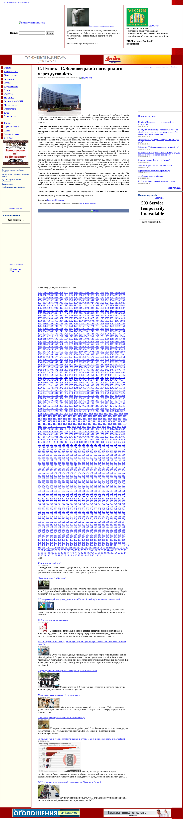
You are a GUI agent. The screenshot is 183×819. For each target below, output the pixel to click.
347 (79, 519)
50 (59, 553)
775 (39, 470)
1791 (91, 323)
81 (59, 550)
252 (107, 529)
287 (55, 527)
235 (87, 532)
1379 (112, 385)
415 (71, 511)
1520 (86, 364)
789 (71, 467)
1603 (96, 352)
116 (123, 545)
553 (47, 496)
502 (75, 501)
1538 (81, 362)
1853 (122, 313)
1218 (66, 411)
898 (75, 455)
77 (70, 550)
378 (43, 516)
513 (119, 498)
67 (99, 550)
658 (67, 483)
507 (55, 501)
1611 (55, 352)
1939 (117, 300)
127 (79, 545)
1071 (91, 431)
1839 (107, 315)
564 (91, 493)
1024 (71, 439)
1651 (112, 344)
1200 (71, 413)
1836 (122, 315)
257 (87, 529)
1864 (66, 313)
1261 (107, 403)
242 (59, 532)
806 (91, 465)
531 (47, 498)
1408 (50, 382)
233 (95, 532)
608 (91, 488)
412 (83, 511)
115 (127, 545)
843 (119, 460)
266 (51, 529)
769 (63, 470)
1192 (111, 413)
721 (79, 475)
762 (91, 470)
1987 (45, 295)
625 (111, 486)
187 (103, 537)
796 (43, 467)
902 (59, 455)
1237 (55, 408)
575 (47, 493)
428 (107, 509)
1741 (86, 331)
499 (87, 501)
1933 (60, 303)
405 (111, 511)
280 (83, 527)
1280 (97, 400)
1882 (60, 310)
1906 (112, 305)
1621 (91, 349)
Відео (6, 112)
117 (119, 545)
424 (123, 509)
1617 (112, 349)
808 (83, 465)
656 (75, 483)
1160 (90, 419)
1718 (117, 333)
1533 (107, 362)
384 (107, 514)
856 (67, 460)
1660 (66, 344)
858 (59, 460)
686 (43, 480)
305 (71, 524)
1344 (117, 390)
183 (119, 537)
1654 (97, 344)
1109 (74, 426)
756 (115, 470)
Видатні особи (11, 86)
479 (79, 504)
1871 (117, 310)
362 (107, 516)
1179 (85, 416)
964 (75, 447)
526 (67, 498)
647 (111, 483)
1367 (86, 388)
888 (115, 455)
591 (71, 491)
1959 (102, 297)
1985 (55, 295)
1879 (76, 310)
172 (75, 540)
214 (83, 534)
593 (63, 491)
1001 (102, 442)
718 (91, 475)
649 (103, 483)
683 (55, 480)
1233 (76, 408)
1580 (40, 357)
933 (111, 449)
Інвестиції (9, 79)
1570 (91, 357)
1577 (55, 357)
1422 (66, 380)
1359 (40, 390)
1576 (60, 357)
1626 (66, 349)
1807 (96, 321)
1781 (55, 326)
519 (95, 498)
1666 (122, 341)
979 (103, 444)
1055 (86, 434)
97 (104, 547)
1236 (60, 408)
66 (102, 550)
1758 (86, 328)
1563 (40, 359)
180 (43, 540)
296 (107, 524)
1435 (86, 377)
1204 (50, 413)
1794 (76, 323)
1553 (91, 359)
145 (95, 542)
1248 (86, 406)
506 (59, 501)
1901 (50, 308)
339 (111, 519)
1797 (60, 323)
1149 (55, 421)
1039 (81, 437)
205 (119, 534)
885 (39, 457)
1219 (60, 411)
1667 (117, 341)
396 (59, 514)
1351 (81, 390)
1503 (86, 367)
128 (75, 545)
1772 (102, 326)
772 (51, 470)
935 (103, 449)
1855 (112, 313)
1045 (50, 437)
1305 (55, 398)
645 (119, 483)
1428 (122, 377)
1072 (86, 431)
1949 (66, 300)
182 (123, 537)
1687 (102, 339)
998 (115, 442)
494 (107, 501)
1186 (50, 416)
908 (123, 452)
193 (79, 537)
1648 (40, 346)
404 (115, 511)
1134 (40, 424)
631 (87, 486)
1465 (107, 372)
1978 (91, 295)
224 (43, 534)
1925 (102, 303)
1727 (71, 333)
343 (95, 519)
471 (111, 504)
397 (55, 514)
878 (67, 457)
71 (87, 550)
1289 (50, 400)
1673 (86, 341)
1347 (102, 390)
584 (99, 491)
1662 (55, 344)
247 (39, 532)
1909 (96, 305)
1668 (112, 341)
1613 (45, 352)
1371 (66, 388)
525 (71, 498)
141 (111, 542)
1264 (91, 403)
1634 (112, 346)
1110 (69, 426)
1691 (81, 339)
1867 (50, 313)
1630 (45, 349)
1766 (45, 328)
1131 (55, 424)
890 (107, 455)
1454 (76, 375)
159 (39, 542)
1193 (106, 413)
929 (39, 452)
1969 (50, 297)
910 (115, 452)
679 (71, 480)
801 (111, 465)
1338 (60, 393)
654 (83, 483)
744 (75, 473)
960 (91, 447)
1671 (97, 341)
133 (55, 545)
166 (99, 540)
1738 (102, 331)
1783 (45, 326)
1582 (117, 354)
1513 (122, 364)
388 (91, 514)
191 (87, 537)
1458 (55, 375)
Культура (8, 94)
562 (99, 493)
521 (87, 498)
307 (63, 524)
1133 (45, 424)
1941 (107, 300)
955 (111, 447)
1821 (112, 318)
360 (115, 516)
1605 (86, 352)
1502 (91, 367)
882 (51, 457)
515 (111, 498)
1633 (117, 346)
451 (103, 506)
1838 (112, 315)
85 (47, 550)
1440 (60, 377)
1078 (55, 431)
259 (79, 529)
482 (67, 504)
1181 (75, 416)
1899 (60, 308)
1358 (45, 390)
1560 (55, 359)
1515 (112, 364)
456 (83, 506)
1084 (112, 429)
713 (111, 475)
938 (91, 449)
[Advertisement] (10, 242)
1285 (71, 400)
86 (45, 550)
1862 (76, 313)
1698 (45, 339)
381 (119, 514)
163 (111, 540)
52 (53, 553)
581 (111, 491)
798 (123, 465)
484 (59, 504)
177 (55, 540)
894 (91, 455)
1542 (60, 362)
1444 (40, 377)
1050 (112, 434)
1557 (71, 359)
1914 (71, 305)
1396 (112, 382)
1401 (86, 382)
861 (47, 460)
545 (79, 496)
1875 (97, 310)
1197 (86, 413)
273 (111, 527)
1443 (45, 377)
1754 (107, 328)
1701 (117, 336)
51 (56, 553)
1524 (66, 364)
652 (91, 483)
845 (111, 460)
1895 (81, 308)
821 (119, 462)
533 (39, 498)
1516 (107, 364)
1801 (40, 323)
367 (87, 516)
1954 (40, 300)
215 (79, 534)
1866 (55, 313)
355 (47, 519)
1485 (91, 370)
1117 (125, 424)
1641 (76, 346)
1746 (60, 331)
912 (107, 452)
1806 (102, 321)
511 (39, 501)
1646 (50, 346)
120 (107, 545)
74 (79, 550)
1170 (40, 419)
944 (67, 449)
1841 (97, 315)
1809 (86, 321)
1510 (50, 367)
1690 (86, 339)
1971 (40, 297)
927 (47, 452)
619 (47, 488)
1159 (95, 419)
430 (99, 509)
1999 (71, 292)
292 (123, 524)
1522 (76, 364)
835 (63, 462)
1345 (112, 390)
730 (43, 475)
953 (119, 447)
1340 (50, 393)
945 (63, 449)
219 (63, 534)
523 (79, 498)
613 (71, 488)
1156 (110, 419)
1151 (45, 421)
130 (67, 545)
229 (111, 532)
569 (71, 493)
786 (83, 467)
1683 (122, 339)
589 (79, 491)
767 (71, 470)
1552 (97, 359)
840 (43, 462)
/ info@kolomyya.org (23, 2)
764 (83, 470)
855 (71, 460)
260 (75, 529)
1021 (86, 439)
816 (51, 465)
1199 (76, 413)
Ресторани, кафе (12, 134)
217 (71, 534)
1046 (45, 437)
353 (55, 519)
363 (103, 516)
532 (43, 498)
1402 (81, 382)
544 (83, 496)
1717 (122, 333)
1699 (40, 339)
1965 (71, 297)
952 (123, 447)
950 (43, 449)
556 (123, 493)
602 (115, 488)
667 (119, 480)
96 (107, 547)
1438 (71, 377)
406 (107, 511)
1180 (80, 416)
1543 (55, 362)
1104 (99, 426)
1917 (55, 305)
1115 (45, 426)
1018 (102, 439)
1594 (55, 354)
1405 (66, 382)
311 (47, 524)
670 (107, 480)
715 (103, 475)
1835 (40, 318)
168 (91, 540)
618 (51, 488)
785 (87, 467)
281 (79, 527)
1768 (122, 326)
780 (107, 467)
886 (123, 455)
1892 (97, 308)
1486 (86, 370)
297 (103, 524)
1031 (122, 437)
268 (43, 529)
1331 (97, 393)
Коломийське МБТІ (13, 101)
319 (103, 522)
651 (95, 483)
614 (67, 488)
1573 (76, 357)
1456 (66, 375)
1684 (117, 339)
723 (71, 475)
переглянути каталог (16, 208)
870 (99, 457)
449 (111, 506)
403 (119, 511)
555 (39, 496)
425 (119, 509)
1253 (60, 406)
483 (63, 504)
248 (123, 529)
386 (99, 514)
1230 (91, 408)
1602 (102, 352)
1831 (60, 318)
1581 (122, 354)
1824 (97, 318)
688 (123, 478)
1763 (60, 328)
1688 (97, 339)
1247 (91, 406)
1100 (119, 426)
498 (91, 501)
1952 (50, 300)
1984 (60, 295)
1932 (66, 303)
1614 (40, 352)
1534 (102, 362)
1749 (45, 331)
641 (47, 486)
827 (95, 462)
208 (107, 534)
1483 (102, 370)
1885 (45, 310)
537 (111, 496)
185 (111, 537)
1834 (45, 318)
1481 (112, 370)
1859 (91, 313)
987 (71, 444)
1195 (96, 413)
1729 (60, 333)
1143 (85, 421)
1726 (76, 333)
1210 (107, 411)
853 (79, 460)
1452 (86, 375)
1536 (91, 362)
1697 (50, 339)
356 (43, 519)
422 (43, 511)
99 (98, 547)
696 (91, 478)
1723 (91, 333)
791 (63, 467)
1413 (112, 380)
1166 (60, 419)
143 (103, 542)
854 (75, 460)
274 (107, 527)
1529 (40, 364)
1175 (105, 416)
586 (91, 491)
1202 (60, 413)
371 (71, 516)
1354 (66, 390)
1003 (91, 442)
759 (103, 470)
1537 (86, 362)
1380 (107, 385)
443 (47, 509)
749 (55, 473)
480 (75, 504)
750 (51, 473)
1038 (86, 437)
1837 (117, 315)
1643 (66, 346)
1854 (117, 313)
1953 (45, 300)
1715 (45, 336)
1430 (112, 377)
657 (71, 483)
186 (107, 537)
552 (51, 496)
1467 (97, 372)
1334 (81, 393)
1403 (76, 382)
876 (75, 457)
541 (95, 496)
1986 (50, 295)
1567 (107, 357)
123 (95, 545)
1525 (60, 364)
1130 (60, 424)
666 (123, 480)
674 (91, 480)
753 (39, 473)
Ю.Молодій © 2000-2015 (16, 264)
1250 (76, 406)
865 (119, 457)
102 (86, 547)
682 (59, 480)
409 (95, 511)
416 (67, 511)
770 (59, 470)
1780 (60, 326)
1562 (45, 359)
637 (63, 486)
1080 (45, 431)
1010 (55, 442)
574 (51, 493)
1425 (50, 380)
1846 (71, 315)
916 (91, 452)
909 (119, 452)
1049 (117, 434)
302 (83, 524)
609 (87, 488)
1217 (71, 411)
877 (71, 457)
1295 (107, 398)
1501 (96, 367)
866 (115, 457)
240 (67, 532)
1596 (45, 354)
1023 (76, 439)
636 (67, 486)
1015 (117, 439)
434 (83, 509)
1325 (40, 395)
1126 (80, 424)
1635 (107, 346)
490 (123, 501)
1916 (60, 305)
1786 (117, 323)
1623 (81, 349)
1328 (112, 393)
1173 (115, 416)
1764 (55, 328)
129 (71, 545)
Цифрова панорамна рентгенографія (101, 26)
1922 (117, 303)
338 (115, 519)
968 (59, 447)
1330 (102, 393)
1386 (76, 385)
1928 (86, 303)
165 (103, 540)
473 (103, 504)
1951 (55, 300)
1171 (125, 416)
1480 (117, 370)
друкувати (87, 77)
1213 (91, 411)
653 (87, 483)
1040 (76, 437)
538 (107, 496)
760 (99, 470)
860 (51, 460)
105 (74, 547)
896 (83, 455)
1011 (50, 442)
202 (43, 537)
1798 (55, 323)
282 (75, 527)
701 (71, 478)
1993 (102, 292)
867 (111, 457)
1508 (60, 367)
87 (42, 550)
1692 (76, 339)
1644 (60, 346)
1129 (65, 424)
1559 (60, 359)
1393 (40, 385)
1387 (71, 385)
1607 (76, 352)
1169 (45, 419)
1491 (60, 370)
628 (99, 486)
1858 (97, 313)
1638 (91, 346)
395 (63, 514)
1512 (40, 367)
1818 (40, 321)
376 (51, 516)
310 (51, 524)
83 (53, 550)
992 (51, 444)
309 (55, 524)
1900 (55, 308)
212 (91, 534)
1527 (50, 364)
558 (115, 493)
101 (91, 547)
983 (87, 444)
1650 (117, 344)
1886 (40, 310)
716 (99, 475)
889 (111, 455)
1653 (102, 344)
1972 (122, 295)
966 (67, 447)
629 (95, 486)
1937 (40, 303)
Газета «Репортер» (56, 200)
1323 (50, 395)
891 (103, 455)
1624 (76, 349)
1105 (94, 426)
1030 (40, 439)
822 (115, 462)
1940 (112, 300)
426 (115, 509)
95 (110, 547)
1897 (71, 308)
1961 (91, 297)
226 (123, 532)
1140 (100, 421)
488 (43, 504)
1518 (97, 364)
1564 (122, 357)
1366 (91, 388)
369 (79, 516)
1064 (40, 434)
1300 (81, 398)
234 (91, 532)
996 (123, 442)
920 (75, 452)
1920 (40, 305)
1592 (66, 354)
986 (75, 444)
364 (99, 516)
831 (79, 462)
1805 (107, 321)
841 (39, 462)
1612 (50, 352)
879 (63, 457)
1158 (100, 419)
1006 (76, 442)
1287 (60, 400)
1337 (66, 393)
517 (103, 498)
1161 (85, 419)
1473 (66, 372)
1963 (81, 297)
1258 (122, 403)
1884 (50, 310)
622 (123, 486)
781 (103, 467)
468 (123, 504)
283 (71, 527)
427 (111, 509)
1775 (86, 326)
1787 (112, 323)
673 (95, 480)
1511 (45, 367)
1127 (75, 424)
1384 (86, 385)
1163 (75, 419)
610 (83, 488)
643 (39, 486)
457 (79, 506)
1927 (91, 303)
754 (123, 470)
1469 (86, 372)
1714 (50, 336)
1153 (125, 419)
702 (67, 478)
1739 (97, 331)
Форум (7, 68)
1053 (97, 434)
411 (87, 511)
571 (63, 493)
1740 (91, 331)
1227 (107, 408)
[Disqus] (83, 248)
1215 (81, 411)
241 (63, 532)
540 (99, 496)
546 (75, 496)
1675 (76, 341)
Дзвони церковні (7, 184)
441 (55, 509)
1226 (112, 408)
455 (87, 506)
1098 (40, 429)
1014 (122, 439)
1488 (76, 370)
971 (47, 447)
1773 (97, 326)
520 (91, 498)
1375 (45, 388)
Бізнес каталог (11, 75)
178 (51, 540)
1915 (66, 305)
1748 (50, 331)
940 (83, 449)
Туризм (7, 123)
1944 (91, 300)
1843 (86, 315)
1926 (97, 303)
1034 (107, 437)
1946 (81, 300)
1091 (76, 429)
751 (47, 473)
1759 (81, 328)
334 (43, 522)
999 (111, 442)
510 (43, 501)
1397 (107, 382)
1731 (50, 333)
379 (39, 516)
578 (123, 491)
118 (115, 545)
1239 (45, 408)
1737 (107, 331)
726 (59, 475)
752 (43, 473)
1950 (60, 300)
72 (85, 550)
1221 (50, 411)
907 (39, 455)
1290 (45, 400)
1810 (81, 321)
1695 (60, 339)
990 (59, 444)
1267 (76, 403)
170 (83, 540)
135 (47, 545)
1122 (100, 424)
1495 (40, 370)
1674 (81, 341)
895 (87, 455)
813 (63, 465)
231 (103, 532)
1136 (120, 421)
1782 (50, 326)
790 (67, 467)
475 (95, 504)
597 (47, 491)
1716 (40, 336)
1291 (40, 400)
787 (79, 467)
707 (47, 478)
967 (63, 447)
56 (42, 553)
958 (99, 447)
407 (103, 511)
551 (55, 496)
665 (39, 483)
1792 (86, 323)
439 (63, 509)
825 (103, 462)
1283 (81, 400)
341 (103, 519)
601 (119, 488)
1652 (107, 344)
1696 (55, 339)
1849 (55, 315)
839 (47, 462)
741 (87, 473)
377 (47, 516)
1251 (71, 406)
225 (39, 534)
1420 (76, 380)
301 (87, 524)
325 (79, 522)
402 (123, 511)
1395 (117, 382)
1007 (71, 442)
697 (87, 478)
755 (119, 470)
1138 (110, 421)
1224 (122, 408)
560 (107, 493)
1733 (40, 333)
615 (63, 488)
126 (83, 545)
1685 (112, 339)
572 (59, 493)
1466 (102, 372)
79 (65, 550)
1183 (65, 416)
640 (51, 486)
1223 (40, 411)
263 (63, 529)
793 (55, 467)
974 (123, 444)
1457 (60, 375)
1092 (71, 429)
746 (67, 473)
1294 (112, 398)
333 (47, 522)
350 (67, 519)
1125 (85, 424)
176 (59, 540)
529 (55, 498)
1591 (71, 354)
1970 (45, 297)
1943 (97, 300)
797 (39, 467)
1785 (122, 323)
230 (107, 532)
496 (99, 501)
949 (47, 449)
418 (59, 511)
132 (59, 545)
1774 (91, 326)
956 (107, 447)
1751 (122, 328)
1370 (71, 388)
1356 (55, 390)
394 (67, 514)
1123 (95, 424)
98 (101, 547)
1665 (40, 344)
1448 (107, 375)
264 (59, 529)
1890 (107, 308)
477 (87, 504)
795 (47, 467)
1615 (122, 349)
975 (119, 444)
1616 (117, 349)
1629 (50, 349)
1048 (122, 434)
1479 (122, 370)
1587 (91, 354)
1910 (91, 305)
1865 (60, 313)
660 (59, 483)
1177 (95, 416)
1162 (80, 419)
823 (111, 462)
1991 (112, 292)
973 (39, 447)
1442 (50, 377)
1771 (107, 326)
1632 (122, 346)
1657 (81, 344)
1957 (112, 297)
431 (95, 509)
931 (119, 449)
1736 (112, 331)
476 (91, 504)
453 (95, 506)
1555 (81, 359)
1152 (40, 421)
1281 (91, 400)
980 (99, 444)
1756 (97, 328)
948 (51, 449)
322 (91, 522)
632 (83, 486)
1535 (97, 362)
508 (51, 501)
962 (83, 447)
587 (87, 491)
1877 (86, 310)
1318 (76, 395)
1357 (50, 390)
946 (59, 449)
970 (51, 447)
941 (79, 449)
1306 (50, 398)
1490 (66, 370)
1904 (122, 305)
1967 (60, 297)
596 (51, 491)
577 (39, 493)
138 (123, 542)
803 (103, 465)
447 (119, 506)
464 (51, 506)
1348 (97, 390)
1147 (65, 421)
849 (95, 460)
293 (119, 524)
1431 (107, 377)
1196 (91, 413)
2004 (45, 292)
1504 (81, 367)
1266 (81, 403)
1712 (60, 336)
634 (75, 486)
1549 (112, 359)
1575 (66, 357)
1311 (112, 395)
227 (119, 532)
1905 (117, 305)
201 (47, 537)
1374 (50, 388)
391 (79, 514)
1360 (122, 388)
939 (87, 449)
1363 (107, 388)
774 (43, 470)
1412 (117, 380)
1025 (66, 439)
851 (87, 460)
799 (119, 465)
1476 (50, 372)
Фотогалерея (10, 109)
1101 (114, 426)
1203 (55, 413)
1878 (81, 310)
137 (39, 545)
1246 (97, 406)
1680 (50, 341)
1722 (97, 333)
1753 (112, 328)
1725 (81, 333)
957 (103, 447)
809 (79, 465)
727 (55, 475)
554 (43, 496)
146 (91, 542)
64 (108, 550)
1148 (60, 421)
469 (119, 504)
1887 (122, 308)
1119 (115, 424)
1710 (71, 336)
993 (47, 444)
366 (91, 516)
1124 (90, 424)
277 (95, 527)
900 (67, 455)
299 (95, 524)
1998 (76, 292)
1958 (107, 297)
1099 (124, 426)
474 (99, 504)
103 (82, 547)
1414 (107, 380)
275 (103, 527)
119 (111, 545)
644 (123, 483)
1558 (66, 359)
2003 (50, 292)
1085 (107, 429)
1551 (102, 359)
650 (99, 483)
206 (115, 534)
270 (123, 527)
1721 (102, 333)
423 (39, 511)
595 (55, 491)
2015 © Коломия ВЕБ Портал (8, 2)
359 (119, 516)
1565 (117, 357)
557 (119, 493)
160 (123, 540)
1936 (45, 303)
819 (39, 465)
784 (91, 467)
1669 (107, 341)
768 (67, 470)
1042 (66, 437)
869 (103, 457)
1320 (66, 395)
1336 (71, 393)
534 (123, 496)
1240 (40, 408)
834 (67, 462)
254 (99, 529)
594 (59, 491)
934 (107, 449)
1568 (102, 357)
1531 (117, 362)
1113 (54, 426)
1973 (117, 295)
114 (39, 547)
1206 (40, 413)
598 (43, 491)
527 (63, 498)
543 (87, 496)
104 (78, 547)
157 (47, 542)
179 (47, 540)
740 (91, 473)
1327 (117, 393)
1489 (71, 370)
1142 (90, 421)
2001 (60, 292)
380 (123, 514)
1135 (125, 421)
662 (51, 483)
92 (118, 547)
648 (107, 483)
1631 (40, 349)
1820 (117, 318)
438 (67, 509)
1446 (117, 375)
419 (55, 511)
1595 (50, 354)
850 (91, 460)
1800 (45, 323)
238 (75, 532)
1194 (101, 413)
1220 (55, 411)
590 (75, 491)
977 (111, 444)
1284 (76, 400)
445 (39, 509)
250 (115, 529)
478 (83, 504)
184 (115, 537)
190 (91, 537)
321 (95, 522)
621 (39, 488)
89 (127, 547)
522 (83, 498)
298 (99, 524)
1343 (122, 390)
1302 (71, 398)
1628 (55, 349)
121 (103, 545)
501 (79, 501)
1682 (40, 341)
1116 (40, 426)
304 (75, 524)
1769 (117, 326)
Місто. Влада (10, 105)
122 (99, 545)
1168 (50, 419)
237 (79, 532)
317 (111, 522)
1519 (91, 364)
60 (119, 550)
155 (55, 542)
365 (95, 516)
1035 (102, 437)
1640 (81, 346)
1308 (40, 398)
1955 (122, 297)
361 (111, 516)
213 (87, 534)
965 (71, 447)
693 (103, 478)
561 (103, 493)
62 (113, 550)
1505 (76, 367)
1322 (55, 395)
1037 (91, 437)
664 (43, 483)
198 (59, 537)
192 (83, 537)
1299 (86, 398)
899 (71, 455)
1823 (102, 318)
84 (50, 550)
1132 (50, 424)
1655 (91, 344)
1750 (40, 331)
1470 (81, 372)
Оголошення (10, 116)
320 (99, 522)
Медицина (9, 97)
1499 (107, 367)
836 (59, 462)
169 (87, 540)
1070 (97, 431)
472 (107, 504)
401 (39, 514)
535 (119, 496)
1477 (45, 372)
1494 (45, 370)
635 (71, 486)
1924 (107, 303)
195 (71, 537)
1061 (55, 434)
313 (39, 524)
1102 (109, 426)
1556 (76, 359)
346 (83, 519)
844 (115, 460)
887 (119, 455)
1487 (81, 370)
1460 (45, 375)
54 (47, 553)
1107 (84, 426)
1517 (102, 364)
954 (115, 447)
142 (107, 542)
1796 (66, 323)
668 (115, 480)
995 (39, 444)
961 (87, 447)
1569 (97, 357)
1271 (55, 403)
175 (63, 540)
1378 (117, 385)
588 (83, 491)
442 (51, 509)
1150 (50, 421)
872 (91, 457)
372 (67, 516)
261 (71, 529)
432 (91, 509)
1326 (122, 393)
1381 (102, 385)
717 (95, 475)
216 (75, 534)
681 (63, 480)
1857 (102, 313)
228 (115, 532)
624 (115, 486)
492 (115, 501)
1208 (117, 411)
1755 (102, 328)
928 (43, 452)
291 (39, 527)
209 (103, 534)
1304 (60, 398)
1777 (76, 326)
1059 (66, 434)
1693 (71, 339)
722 (75, 475)
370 (75, 516)
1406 (60, 382)
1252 (66, 406)
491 (119, 501)
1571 (86, 357)
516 (107, 498)
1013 (40, 442)
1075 (71, 431)
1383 (91, 385)
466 (43, 506)
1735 (117, 331)
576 (43, 493)
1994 (97, 292)
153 (63, 542)
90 (124, 547)
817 (47, 465)
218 (67, 534)
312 (43, 524)
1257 (40, 406)
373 (63, 516)
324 (83, 522)
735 (111, 473)
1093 (66, 429)
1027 (55, 439)
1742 (81, 331)
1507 (65, 367)
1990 (117, 292)
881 (55, 457)
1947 (76, 300)
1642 (71, 346)
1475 (55, 372)
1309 (122, 395)
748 (59, 473)
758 (107, 470)
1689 (91, 339)
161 (119, 540)
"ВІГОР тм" (153, 26)
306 (67, 524)
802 (107, 465)
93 (115, 547)
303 (79, 524)
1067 (112, 431)
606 (99, 488)
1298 (91, 398)
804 (99, 465)
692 (107, 478)
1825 (91, 318)
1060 (60, 434)
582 (107, 491)
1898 (66, 308)
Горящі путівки (11, 126)
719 (87, 475)
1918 (50, 305)
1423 (60, 380)
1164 (70, 419)
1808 (91, 321)
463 (55, 506)
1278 (107, 400)
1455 (71, 375)
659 (63, 483)
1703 (107, 336)
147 (87, 542)
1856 (107, 313)
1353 (71, 390)
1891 (102, 308)
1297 (97, 398)
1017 (107, 439)
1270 (60, 403)
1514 (117, 364)
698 (83, 478)
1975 (107, 295)
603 (111, 488)
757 (111, 470)
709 (39, 478)
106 (70, 547)
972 (43, 447)
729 (47, 475)
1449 (102, 375)
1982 (71, 295)
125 (87, 545)
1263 (97, 403)
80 (62, 550)
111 (51, 547)
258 (83, 529)
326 (75, 522)
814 (59, 465)
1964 (76, 297)
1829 (71, 318)
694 (99, 478)
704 (59, 478)
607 (95, 488)
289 (47, 527)
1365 (97, 388)
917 (87, 452)
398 (51, 514)
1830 (66, 318)
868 (107, 457)
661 (55, 483)
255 (95, 529)
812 (67, 465)
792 (59, 467)
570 (67, 493)
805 (95, 465)
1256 (45, 406)
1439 (66, 377)
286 (59, 527)
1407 (55, 382)
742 (83, 473)
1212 (97, 411)
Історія (7, 82)
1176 (100, 416)
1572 (81, 357)
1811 (76, 321)
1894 (86, 308)
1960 (97, 297)
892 (99, 455)
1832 (55, 318)
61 (116, 550)
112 (47, 547)
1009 (60, 442)
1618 (107, 349)
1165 (65, 419)
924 (59, 452)
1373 (55, 388)
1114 (50, 426)
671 (103, 480)
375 (55, 516)
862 (43, 460)
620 (43, 488)
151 (71, 542)
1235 (66, 408)
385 (103, 514)
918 (83, 452)
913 (103, 452)
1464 (112, 372)
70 (90, 550)
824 (107, 462)
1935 (50, 303)
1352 (76, 390)
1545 (45, 362)
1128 (70, 424)
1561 (50, 359)
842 (123, 460)
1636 (102, 346)
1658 (76, 344)
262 (67, 529)
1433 (97, 377)
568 (75, 493)
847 (103, 460)
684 (51, 480)
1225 (117, 408)
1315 (91, 395)
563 (95, 493)
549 (63, 496)
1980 (81, 295)
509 (47, 501)
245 (47, 532)
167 (95, 540)
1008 (65, 442)
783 (95, 467)
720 (83, 475)
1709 (76, 336)
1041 (71, 437)
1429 (117, 377)
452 (99, 506)
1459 (50, 375)
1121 (105, 424)
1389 (60, 385)
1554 (86, 359)
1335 (76, 393)
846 (107, 460)
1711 (66, 336)
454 (91, 506)
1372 (60, 388)
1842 (91, 315)
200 (51, 537)
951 (39, 449)
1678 (60, 341)
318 (107, 522)
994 (43, 444)
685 (47, 480)
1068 (107, 431)
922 (67, 452)
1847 (66, 315)
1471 (76, 372)
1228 (102, 408)
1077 (60, 431)
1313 (102, 395)
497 (95, 501)
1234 (71, 408)
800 (115, 465)
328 (67, 522)
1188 (40, 416)
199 (55, 537)
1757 (91, 328)
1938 (122, 300)
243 (55, 532)
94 (112, 547)
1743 (76, 331)
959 (95, 447)
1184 (60, 416)
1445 (122, 375)
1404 (71, 382)
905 (47, 455)
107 (66, 547)
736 (107, 473)
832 (75, 462)
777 (119, 467)
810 (75, 465)
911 (111, 452)
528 (59, 498)
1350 (86, 390)
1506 (71, 367)
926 (51, 452)
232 (99, 532)
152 (67, 542)
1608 (71, 352)
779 (111, 467)
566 (83, 493)
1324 (45, 395)
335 (39, 522)
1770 (112, 326)
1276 (117, 400)
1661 (60, 344)
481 (71, 504)
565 (87, 493)
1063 (45, 434)
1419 (81, 380)
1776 (81, 326)
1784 (40, 326)
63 (110, 550)
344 (91, 519)
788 (75, 467)
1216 (76, 411)
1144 (80, 421)
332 (51, 522)
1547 (122, 359)
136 (43, 545)
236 (83, 532)
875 (79, 457)
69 (93, 550)
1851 (45, 315)
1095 (55, 429)
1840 (102, 315)
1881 (66, 310)
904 (51, 455)
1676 (71, 341)
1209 (112, 411)
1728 (66, 333)
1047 (40, 437)
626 (107, 486)
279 (87, 527)
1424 (55, 380)
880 (59, 457)
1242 (117, 406)
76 (73, 550)
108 (62, 547)
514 (115, 498)
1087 (97, 429)
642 (43, 486)
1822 (107, 318)
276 (99, 527)
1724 (86, 333)
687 (39, 480)
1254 (55, 406)
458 (75, 506)
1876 (91, 310)
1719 (112, 333)
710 (123, 475)
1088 (91, 429)
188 (99, 537)
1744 (71, 331)
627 (103, 486)
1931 (71, 303)
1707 (86, 336)
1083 (117, 429)
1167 (55, 419)
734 (115, 473)
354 (51, 519)
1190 (121, 413)
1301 (76, 398)
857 (63, 460)
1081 (40, 431)
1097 (45, 429)
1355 (60, 390)
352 (59, 519)
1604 (91, 352)
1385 (81, 385)
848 (99, 460)
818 (43, 465)
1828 (76, 318)
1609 (65, 352)
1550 (107, 359)
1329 (107, 393)
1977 (97, 295)
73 (82, 550)
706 (51, 478)
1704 (102, 336)
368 (83, 516)
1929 (81, 303)
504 (67, 501)
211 (95, 534)
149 (79, 542)
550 (59, 496)
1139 (105, 421)
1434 (91, 377)
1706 (91, 336)
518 (99, 498)
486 (51, 504)
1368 (81, 388)
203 (39, 537)
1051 (107, 434)
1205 (45, 413)
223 (47, 534)
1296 (102, 398)
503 (71, 501)
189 (95, 537)
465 (47, 506)
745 (71, 473)
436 (75, 509)
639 (55, 486)
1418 (86, 380)
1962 (86, 297)
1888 (117, 308)
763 (87, 470)
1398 (102, 382)
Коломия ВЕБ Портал (87, 203)
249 (119, 529)
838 (51, 462)
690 (115, 478)
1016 (112, 439)
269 (39, 529)
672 (99, 480)
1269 (66, 403)
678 (75, 480)
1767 (40, 328)
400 (43, 514)
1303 (66, 398)
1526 (55, 364)
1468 (91, 372)
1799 (50, 323)
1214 (86, 411)
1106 (89, 426)
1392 (45, 385)
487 (47, 504)
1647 (45, 346)
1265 (86, 403)
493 (111, 501)
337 (119, 519)
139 (119, 542)
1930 (76, 303)
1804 (112, 321)
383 (111, 514)
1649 (122, 344)
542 (91, 496)
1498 (112, 367)
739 (95, 473)
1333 (86, 393)
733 (119, 473)
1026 (60, 439)
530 (51, 498)
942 (75, 449)
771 (55, 470)
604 (107, 488)
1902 (45, 308)
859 (55, 460)
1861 (81, 313)
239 (71, 532)
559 (111, 493)
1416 (97, 380)
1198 (81, 413)
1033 (112, 437)
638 (59, 486)
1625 (71, 349)
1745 (66, 331)
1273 (45, 403)
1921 (122, 303)
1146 (70, 421)
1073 (81, 431)
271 (119, 527)
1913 (76, 305)
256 (91, 529)
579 (119, 491)
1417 (91, 380)
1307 (45, 398)
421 (47, 511)
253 (103, 529)
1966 (66, 297)
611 (79, 488)
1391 (50, 385)
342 (99, 519)
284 (67, 527)
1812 (71, 321)
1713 (55, 336)
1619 (102, 349)
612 (75, 488)
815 (55, 465)
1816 (50, 321)
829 (87, 462)
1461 (40, 375)
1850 (50, 315)
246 (43, 532)
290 (43, 527)
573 (55, 493)
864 (123, 457)
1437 (76, 377)
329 (63, 522)
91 (121, 547)
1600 (112, 352)
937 (95, 449)
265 (55, 529)
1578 (50, 357)
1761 (71, 328)
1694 (66, 339)
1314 (97, 395)
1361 (117, 388)
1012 (45, 442)
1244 (107, 406)
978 (107, 444)
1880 (71, 310)
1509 (55, 367)
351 (63, 519)
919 (79, 452)
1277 (112, 400)
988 (67, 444)
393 (71, 514)
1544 (50, 362)
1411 (122, 380)
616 (59, 488)
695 (95, 478)
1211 (102, 411)
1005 (81, 442)
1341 (45, 393)
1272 (50, 403)
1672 (91, 341)
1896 (76, 308)
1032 (117, 437)
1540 (71, 362)
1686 (107, 339)
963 (79, 447)
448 (115, 506)
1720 (107, 333)
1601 (107, 352)
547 (71, 496)
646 (115, 483)
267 (47, 529)
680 (67, 480)
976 (115, 444)
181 (39, 540)
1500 (102, 367)
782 (99, 467)
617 (55, 488)
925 (55, 452)
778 (115, 467)
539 (103, 496)
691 (111, 478)
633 (79, 486)
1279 (102, 400)
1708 (81, 336)
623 (119, 486)
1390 (55, 385)
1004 (86, 442)
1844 (81, 315)
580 (115, 491)
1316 (86, 395)
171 (79, 540)
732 (123, 473)
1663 (50, 344)
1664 (45, 344)
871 (95, 457)
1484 (97, 370)
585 (95, 491)
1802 (122, 321)
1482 (107, 370)
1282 (86, 400)
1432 (102, 377)
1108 (79, 426)
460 (67, 506)
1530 (122, 362)
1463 (117, 372)
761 (95, 470)
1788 (107, 323)
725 (63, 475)
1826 (86, 318)
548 (67, 496)
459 (71, 506)
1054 (91, 434)
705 (55, 478)
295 (111, 524)
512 (123, 498)
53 (50, 553)
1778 (71, 326)
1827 (81, 318)
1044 (55, 437)
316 (115, 522)
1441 (55, 377)
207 (111, 534)
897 (79, 455)
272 (115, 527)
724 (67, 475)
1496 (122, 367)
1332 (91, 393)
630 (91, 486)
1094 (60, 429)
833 (71, 462)
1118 (120, 424)
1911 (86, 305)
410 (91, 511)
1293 (117, 398)
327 (71, 522)
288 (51, 527)
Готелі (7, 130)
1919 (45, 305)
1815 (55, 321)
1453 (81, 375)
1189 (126, 413)
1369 (76, 388)
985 (79, 444)
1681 (45, 341)
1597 (40, 354)
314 (123, 522)
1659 (71, 344)
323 (87, 522)
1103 (104, 426)
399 (47, 514)
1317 (81, 395)
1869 (40, 313)
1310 (117, 395)
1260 (112, 403)
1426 (45, 380)
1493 (50, 370)
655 (79, 483)
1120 (110, 424)
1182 (70, 416)
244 (51, 532)
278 (91, 527)
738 (99, 473)
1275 (122, 400)
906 (43, 455)
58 (125, 550)
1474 (60, 372)
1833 (50, 318)
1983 (66, 295)
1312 (107, 395)
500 (83, 501)
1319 (71, 395)
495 (103, 501)
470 (115, 504)
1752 (117, 328)
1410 (40, 382)
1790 (97, 323)
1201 (66, 413)
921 (71, 452)
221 (55, 534)
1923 (112, 303)
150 (75, 542)
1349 (91, 390)
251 (111, 529)
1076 (66, 431)
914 (99, 452)
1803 (117, 321)
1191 (116, 413)
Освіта (7, 90)
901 (63, 455)
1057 (76, 434)
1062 (50, 434)
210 (99, 534)
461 (63, 506)
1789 (102, 323)
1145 (75, 421)
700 (75, 478)
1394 (122, 382)
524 (75, 498)
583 (103, 491)
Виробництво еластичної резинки (13, 187)
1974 (112, 295)
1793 (81, 323)
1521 (81, 364)
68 (96, 550)
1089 (86, 429)
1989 (122, 292)
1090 (81, 429)
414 (75, 511)
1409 (45, 382)
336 (123, 519)
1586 (97, 354)
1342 (40, 393)
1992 (107, 292)
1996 (86, 292)
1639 (86, 346)
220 (59, 534)
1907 (107, 305)
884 (43, 457)
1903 (40, 308)
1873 (107, 310)
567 (79, 493)
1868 (45, 313)
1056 (81, 434)
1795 (71, 323)
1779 (66, 326)
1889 (112, 308)
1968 (55, 297)
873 (87, 457)
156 (51, 542)
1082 (122, 429)
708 (43, 478)
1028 (50, 439)
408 (99, 511)
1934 (55, 303)
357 (39, 519)
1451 (91, 375)
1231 (86, 408)
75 (76, 550)
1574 (71, 357)
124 (91, 545)
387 (95, 514)
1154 (120, 419)
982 (91, 444)
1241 (122, 406)
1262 (102, 403)
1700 (122, 336)
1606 (81, 352)
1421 (71, 380)
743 (79, 473)
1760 (76, 328)
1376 (40, 388)
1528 (45, 364)
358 (123, 516)
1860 (86, 313)
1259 (117, 403)
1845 (76, 315)
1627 (60, 349)
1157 (105, 419)
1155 (115, 419)
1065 (122, 431)
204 (123, 534)
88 (39, 550)
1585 (102, 354)
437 (71, 509)
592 (67, 491)
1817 (45, 321)
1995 (91, 292)
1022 (81, 439)
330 (59, 522)
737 (103, 473)
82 (56, 550)
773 (47, 470)
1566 (112, 357)
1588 (86, 354)
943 (71, 449)
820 (123, 462)
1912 (81, 305)
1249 (81, 406)
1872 (112, 310)
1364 (102, 388)
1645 (55, 346)
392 (75, 514)
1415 (102, 380)
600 (123, 488)
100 (95, 547)
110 (54, 547)
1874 (102, 310)
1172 (120, 416)
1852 (40, 315)
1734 (122, 331)
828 (91, 462)
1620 (97, 349)
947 (55, 449)
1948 (71, 300)
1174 (110, 416)
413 (79, 511)
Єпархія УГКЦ (11, 71)
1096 (50, 429)
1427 (40, 380)
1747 (55, 331)
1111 (64, 426)
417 (63, 511)
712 (115, 475)
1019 (97, 439)
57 (39, 553)
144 (99, 542)
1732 (45, 333)
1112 (59, 426)
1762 (66, 328)
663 (47, 483)
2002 (55, 292)
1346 (107, 390)
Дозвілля (8, 138)
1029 (45, 439)
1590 (76, 354)
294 (115, 524)
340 (107, 519)
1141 (95, 421)
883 (47, 457)
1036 (97, 437)
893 (95, 455)
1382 (97, 385)
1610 (60, 352)
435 (79, 509)
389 (87, 514)
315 (119, 522)
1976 (102, 295)
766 (75, 470)
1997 (81, 292)
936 (99, 449)
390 (83, 514)
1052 (102, 434)
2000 (66, 292)
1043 (60, 437)
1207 (122, 411)
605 (103, 488)
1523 (71, 364)
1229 (97, 408)
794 (51, 467)
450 (107, 506)
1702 (112, 336)
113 (43, 547)
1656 (86, 344)
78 (67, 550)
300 (91, 524)
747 (63, 473)
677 (79, 480)
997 (119, 442)
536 (115, 496)
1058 (71, 434)
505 (63, 501)
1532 (112, 362)
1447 (112, 375)
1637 (97, 346)
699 (79, 478)
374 (59, 516)
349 (71, 519)
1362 (112, 388)
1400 (91, 382)
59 (122, 550)
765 (79, 470)
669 (111, 480)
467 (39, 506)
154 (59, 542)
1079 (50, 431)
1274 (40, 403)
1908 (102, 305)
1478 (40, 372)
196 (67, 537)
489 (39, 504)
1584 (107, 354)
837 (55, 462)
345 (87, 519)
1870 (122, 310)
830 (83, 462)
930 (123, 449)
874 (83, 457)
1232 (81, 408)
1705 (96, 336)
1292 (122, 398)
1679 (55, 341)
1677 (66, 341)
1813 (66, 321)
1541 (66, 362)
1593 (60, 354)
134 (51, 545)
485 (55, 504)
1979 (86, 295)
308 (59, 524)
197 (63, 537)
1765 (50, 328)
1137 (115, 421)
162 (115, 540)
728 (51, 475)
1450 (97, 375)
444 (43, 509)
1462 (122, 372)
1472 (71, 372)
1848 (60, 315)
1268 (71, 403)
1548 (117, 359)
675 (87, 480)
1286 (66, 400)
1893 (91, 308)
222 (51, 534)
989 (63, 444)
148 (83, 542)
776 (123, 467)
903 (55, 455)
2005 (40, 292)
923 (63, 452)
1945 (86, 300)
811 (71, 465)
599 (39, 491)
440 (59, 509)
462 (59, 506)
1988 (40, 295)
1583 (112, 354)
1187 (45, 416)
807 (87, 465)
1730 (55, 333)
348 (75, 519)
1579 (45, 357)
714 (107, 475)
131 (63, 545)
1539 (76, 362)
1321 (60, 395)
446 (123, 506)
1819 (122, 318)
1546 (40, 362)
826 (99, 462)
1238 (50, 408)
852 (83, 460)
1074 (76, 431)
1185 (55, 416)
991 (55, 444)
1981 (76, 295)
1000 (107, 442)
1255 (50, 406)
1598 (122, 352)
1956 (117, 297)
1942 (102, 300)
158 (43, 542)
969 (55, 447)
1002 (96, 442)
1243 (112, 406)
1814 (60, 321)
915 (95, 452)
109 (58, 547)
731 (39, 475)
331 (55, 522)
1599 (117, 352)
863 (39, 460)
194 (75, 537)
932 (115, 449)
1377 (122, 385)
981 (95, 444)
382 (115, 514)
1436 (81, 377)
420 (51, 511)
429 (103, 509)
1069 (102, 431)
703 (63, 478)
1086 (102, 429)
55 (45, 553)
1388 (66, 385)
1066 (117, 431)
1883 (55, 310)
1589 (81, 354)
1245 (102, 406)
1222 (45, 411)
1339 (55, 393)
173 (71, 540)
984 (83, 444)
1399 (97, 382)
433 (87, 509)
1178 (90, 416)
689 (119, 478)
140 (115, 542)
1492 (55, 370)
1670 (102, 341)
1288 (55, 400)
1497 (117, 367)
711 (119, 475)
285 (63, 527)
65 (105, 550)
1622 (86, 349)
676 (83, 480)
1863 (71, 313)
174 (67, 540)
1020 (91, 439)
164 (107, 540)
